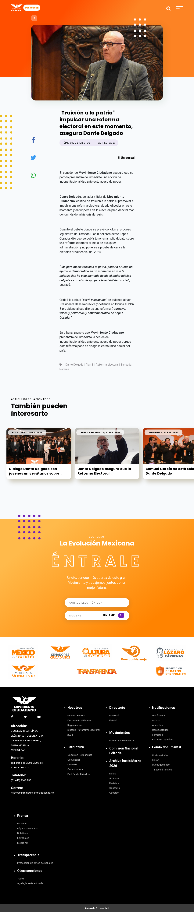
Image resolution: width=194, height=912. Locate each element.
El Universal (126, 158)
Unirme (109, 615)
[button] (189, 453)
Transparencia (28, 855)
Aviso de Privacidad (97, 908)
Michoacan (32, 7)
